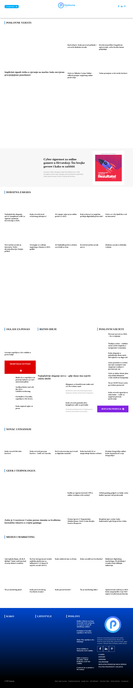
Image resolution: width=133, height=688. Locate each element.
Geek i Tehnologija (20, 470)
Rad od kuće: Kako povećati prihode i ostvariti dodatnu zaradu (82, 46)
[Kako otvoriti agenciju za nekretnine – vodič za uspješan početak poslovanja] (102, 395)
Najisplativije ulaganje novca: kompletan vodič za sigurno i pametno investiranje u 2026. (15, 217)
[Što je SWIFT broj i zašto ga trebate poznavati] (102, 386)
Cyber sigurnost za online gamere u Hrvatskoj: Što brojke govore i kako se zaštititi (64, 163)
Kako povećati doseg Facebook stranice (38, 591)
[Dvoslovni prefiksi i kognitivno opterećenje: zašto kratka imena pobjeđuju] (113, 35)
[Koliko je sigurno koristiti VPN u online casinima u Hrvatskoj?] (82, 483)
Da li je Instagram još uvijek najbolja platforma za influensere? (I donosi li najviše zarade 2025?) (41, 562)
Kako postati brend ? (63, 590)
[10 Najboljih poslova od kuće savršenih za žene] (66, 235)
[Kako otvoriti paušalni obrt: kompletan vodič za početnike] (51, 410)
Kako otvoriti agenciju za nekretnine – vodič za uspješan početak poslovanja (118, 395)
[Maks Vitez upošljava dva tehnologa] (70, 642)
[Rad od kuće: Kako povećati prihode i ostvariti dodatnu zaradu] (82, 35)
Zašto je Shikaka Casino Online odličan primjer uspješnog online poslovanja (80, 75)
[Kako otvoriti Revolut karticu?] (16, 442)
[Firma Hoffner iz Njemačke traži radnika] (70, 651)
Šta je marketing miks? (89, 590)
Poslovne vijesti (18, 22)
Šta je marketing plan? (13, 590)
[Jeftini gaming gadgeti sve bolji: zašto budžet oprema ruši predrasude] (113, 483)
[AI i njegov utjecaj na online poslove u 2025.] (66, 204)
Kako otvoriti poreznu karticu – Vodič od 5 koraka (40, 452)
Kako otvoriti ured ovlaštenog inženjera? (38, 215)
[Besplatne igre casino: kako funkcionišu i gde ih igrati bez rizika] (113, 509)
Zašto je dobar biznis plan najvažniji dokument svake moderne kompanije (118, 375)
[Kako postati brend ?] (66, 580)
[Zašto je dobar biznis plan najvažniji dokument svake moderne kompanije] (102, 376)
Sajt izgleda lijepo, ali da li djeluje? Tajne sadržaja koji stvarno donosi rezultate (15, 561)
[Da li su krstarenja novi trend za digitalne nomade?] (66, 442)
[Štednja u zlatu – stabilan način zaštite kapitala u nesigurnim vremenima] (102, 346)
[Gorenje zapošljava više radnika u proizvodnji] (20, 342)
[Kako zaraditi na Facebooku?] (91, 549)
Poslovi (74, 616)
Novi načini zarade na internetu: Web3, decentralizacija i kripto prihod (14, 248)
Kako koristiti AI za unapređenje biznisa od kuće (91, 452)
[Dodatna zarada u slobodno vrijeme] (116, 235)
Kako (10, 616)
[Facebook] (118, 6)
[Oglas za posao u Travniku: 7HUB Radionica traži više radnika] (70, 660)
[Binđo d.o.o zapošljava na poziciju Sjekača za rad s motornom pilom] (9, 380)
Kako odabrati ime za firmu (65, 559)
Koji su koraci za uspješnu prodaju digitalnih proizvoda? (91, 215)
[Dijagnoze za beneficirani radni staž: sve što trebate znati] (51, 391)
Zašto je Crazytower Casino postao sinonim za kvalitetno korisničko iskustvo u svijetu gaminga (32, 521)
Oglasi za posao (18, 329)
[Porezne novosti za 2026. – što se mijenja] (102, 337)
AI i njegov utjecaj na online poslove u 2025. (66, 215)
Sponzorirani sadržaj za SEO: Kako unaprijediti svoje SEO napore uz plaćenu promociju (116, 592)
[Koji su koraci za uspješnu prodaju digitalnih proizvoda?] (91, 204)
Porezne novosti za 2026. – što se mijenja (117, 335)
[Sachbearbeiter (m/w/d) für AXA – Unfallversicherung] (9, 390)
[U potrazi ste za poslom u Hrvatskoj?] (70, 670)
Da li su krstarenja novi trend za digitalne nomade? (66, 452)
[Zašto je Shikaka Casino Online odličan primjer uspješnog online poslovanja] (82, 63)
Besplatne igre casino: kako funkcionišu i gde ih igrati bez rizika (113, 520)
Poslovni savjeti (111, 329)
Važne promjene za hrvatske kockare (113, 73)
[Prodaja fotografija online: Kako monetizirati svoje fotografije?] (116, 442)
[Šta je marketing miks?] (91, 580)
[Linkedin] (121, 6)
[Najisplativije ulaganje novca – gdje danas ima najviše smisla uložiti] (66, 353)
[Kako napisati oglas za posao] (9, 409)
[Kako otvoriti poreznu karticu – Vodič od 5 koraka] (41, 442)
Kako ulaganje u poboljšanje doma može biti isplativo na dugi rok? (118, 355)
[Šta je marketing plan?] (16, 580)
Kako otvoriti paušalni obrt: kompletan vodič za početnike (77, 404)
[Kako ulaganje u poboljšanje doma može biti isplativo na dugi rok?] (102, 356)
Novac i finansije (18, 429)
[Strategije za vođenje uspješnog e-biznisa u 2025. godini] (41, 235)
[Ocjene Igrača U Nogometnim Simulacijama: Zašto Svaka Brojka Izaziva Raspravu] (82, 509)
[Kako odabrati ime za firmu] (66, 549)
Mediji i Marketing (20, 537)
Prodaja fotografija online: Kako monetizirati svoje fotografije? (115, 453)
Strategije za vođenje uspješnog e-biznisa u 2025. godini (40, 247)
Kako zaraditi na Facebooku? (91, 559)
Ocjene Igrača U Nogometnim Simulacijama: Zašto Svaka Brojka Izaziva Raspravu (81, 521)
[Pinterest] (124, 6)
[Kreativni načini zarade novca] (91, 235)
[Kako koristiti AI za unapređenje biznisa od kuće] (91, 442)
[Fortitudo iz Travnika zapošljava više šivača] (9, 400)
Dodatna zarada (18, 192)
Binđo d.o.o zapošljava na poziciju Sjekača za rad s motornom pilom (25, 380)
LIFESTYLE (44, 616)
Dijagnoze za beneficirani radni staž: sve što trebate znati (80, 385)
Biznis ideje (48, 329)
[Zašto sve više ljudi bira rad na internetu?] (116, 204)
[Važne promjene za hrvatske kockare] (113, 63)
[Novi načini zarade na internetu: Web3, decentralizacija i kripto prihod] (16, 235)
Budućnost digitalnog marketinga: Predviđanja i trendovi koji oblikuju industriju (115, 562)
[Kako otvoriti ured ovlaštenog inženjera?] (41, 204)
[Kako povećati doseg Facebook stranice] (41, 580)
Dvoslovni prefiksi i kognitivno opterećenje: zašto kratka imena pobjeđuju (111, 47)
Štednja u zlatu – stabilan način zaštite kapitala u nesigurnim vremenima (118, 346)
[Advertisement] (66, 116)
